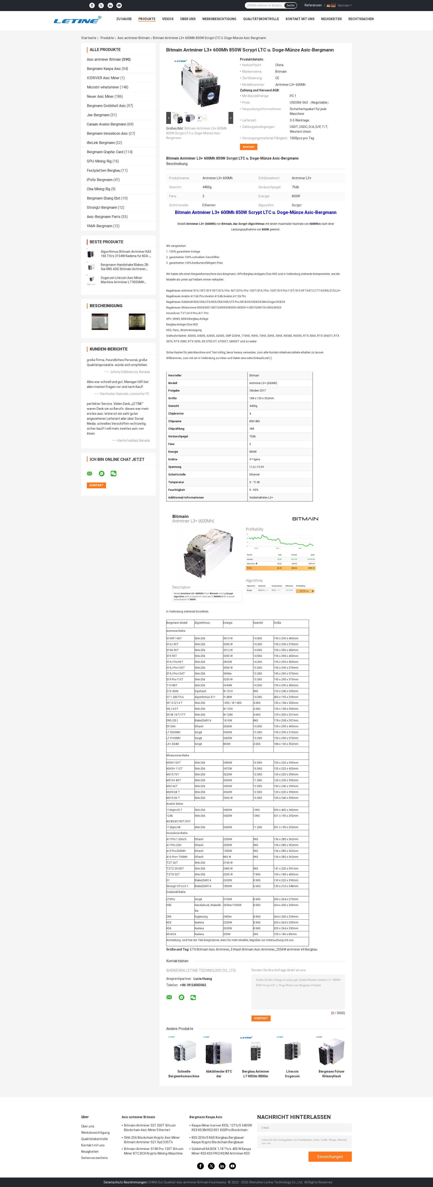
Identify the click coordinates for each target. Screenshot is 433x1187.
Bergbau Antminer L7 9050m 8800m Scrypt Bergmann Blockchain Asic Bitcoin (255, 1074)
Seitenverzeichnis (94, 1158)
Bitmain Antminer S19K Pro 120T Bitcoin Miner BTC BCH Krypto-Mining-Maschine (153, 1151)
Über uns (188, 19)
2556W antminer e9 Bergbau (296, 949)
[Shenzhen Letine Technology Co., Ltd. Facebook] (92, 5)
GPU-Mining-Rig (99, 161)
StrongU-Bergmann (102, 207)
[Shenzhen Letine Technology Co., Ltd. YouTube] (119, 5)
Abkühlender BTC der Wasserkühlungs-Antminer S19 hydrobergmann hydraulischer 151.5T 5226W (219, 1074)
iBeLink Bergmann (101, 143)
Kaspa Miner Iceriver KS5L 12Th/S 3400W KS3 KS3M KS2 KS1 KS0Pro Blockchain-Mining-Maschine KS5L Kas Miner (222, 1128)
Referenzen (313, 5)
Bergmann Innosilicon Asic (107, 133)
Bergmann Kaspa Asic (104, 69)
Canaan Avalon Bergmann (106, 124)
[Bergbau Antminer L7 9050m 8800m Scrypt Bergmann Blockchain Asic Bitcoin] (256, 1051)
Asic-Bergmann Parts (103, 217)
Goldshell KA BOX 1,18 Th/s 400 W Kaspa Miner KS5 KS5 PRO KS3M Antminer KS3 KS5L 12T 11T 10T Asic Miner (221, 1152)
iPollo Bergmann (100, 180)
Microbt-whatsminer (103, 87)
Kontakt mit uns (300, 19)
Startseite (88, 38)
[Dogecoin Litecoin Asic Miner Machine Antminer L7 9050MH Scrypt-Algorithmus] (91, 280)
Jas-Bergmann (98, 115)
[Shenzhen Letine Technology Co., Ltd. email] (92, 473)
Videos (167, 19)
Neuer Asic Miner (100, 96)
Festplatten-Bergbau (103, 170)
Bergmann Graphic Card (105, 152)
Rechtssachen (361, 19)
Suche (291, 5)
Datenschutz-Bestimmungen (125, 1182)
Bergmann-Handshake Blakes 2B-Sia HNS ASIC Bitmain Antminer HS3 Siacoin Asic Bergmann (125, 269)
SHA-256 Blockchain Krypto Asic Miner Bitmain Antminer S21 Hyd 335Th (152, 1140)
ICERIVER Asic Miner (103, 78)
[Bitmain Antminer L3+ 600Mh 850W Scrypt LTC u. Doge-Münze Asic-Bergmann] (197, 84)
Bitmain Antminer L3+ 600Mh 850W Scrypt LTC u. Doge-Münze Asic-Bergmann (196, 133)
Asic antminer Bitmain (133, 38)
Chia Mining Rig (98, 189)
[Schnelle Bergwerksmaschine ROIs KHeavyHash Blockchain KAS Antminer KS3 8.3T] (184, 1051)
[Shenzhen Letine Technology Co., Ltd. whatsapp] (104, 473)
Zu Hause (124, 19)
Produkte (146, 19)
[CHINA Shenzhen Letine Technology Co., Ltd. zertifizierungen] (99, 321)
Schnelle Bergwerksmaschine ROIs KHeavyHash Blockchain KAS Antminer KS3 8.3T (183, 1074)
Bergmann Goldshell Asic (106, 106)
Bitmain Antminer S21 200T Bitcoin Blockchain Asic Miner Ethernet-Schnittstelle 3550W (150, 1128)
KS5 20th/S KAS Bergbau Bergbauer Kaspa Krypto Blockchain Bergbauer (218, 1140)
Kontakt (248, 146)
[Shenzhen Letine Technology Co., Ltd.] (77, 20)
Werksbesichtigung (219, 19)
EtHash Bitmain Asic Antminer (253, 949)
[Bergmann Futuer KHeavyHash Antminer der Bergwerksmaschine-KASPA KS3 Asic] (332, 1051)
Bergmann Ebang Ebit (103, 198)
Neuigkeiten (331, 19)
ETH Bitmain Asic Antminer (209, 949)
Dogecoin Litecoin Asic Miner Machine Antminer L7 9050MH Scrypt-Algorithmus (122, 282)
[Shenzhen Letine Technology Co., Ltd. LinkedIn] (110, 5)
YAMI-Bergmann (99, 226)
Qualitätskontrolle (261, 19)
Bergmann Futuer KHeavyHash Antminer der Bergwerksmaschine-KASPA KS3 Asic (332, 1074)
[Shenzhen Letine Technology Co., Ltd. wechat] (116, 473)
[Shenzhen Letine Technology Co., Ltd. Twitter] (101, 5)
